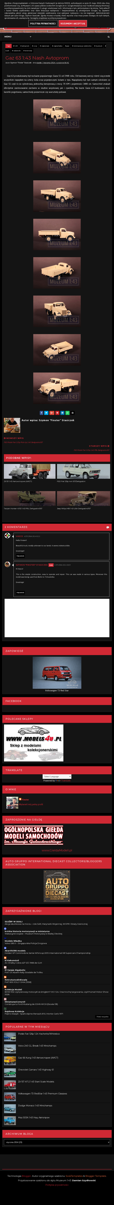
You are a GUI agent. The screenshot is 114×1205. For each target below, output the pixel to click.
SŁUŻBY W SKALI (13, 921)
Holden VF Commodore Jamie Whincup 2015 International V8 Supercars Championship (48, 953)
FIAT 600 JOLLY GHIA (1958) (18, 982)
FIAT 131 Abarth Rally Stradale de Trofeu (24, 972)
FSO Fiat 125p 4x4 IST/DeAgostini (71, 481)
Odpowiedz (20, 556)
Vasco (19, 536)
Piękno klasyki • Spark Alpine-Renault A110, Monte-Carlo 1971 (34, 1014)
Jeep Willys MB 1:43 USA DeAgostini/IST (74, 508)
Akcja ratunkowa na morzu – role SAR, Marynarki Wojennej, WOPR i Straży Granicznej (46, 924)
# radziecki (16, 50)
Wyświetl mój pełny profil (31, 804)
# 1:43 (15, 46)
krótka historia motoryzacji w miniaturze (27, 931)
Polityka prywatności (56, 1184)
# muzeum (98, 46)
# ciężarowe (44, 46)
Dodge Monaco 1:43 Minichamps (35, 1105)
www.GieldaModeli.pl (57, 850)
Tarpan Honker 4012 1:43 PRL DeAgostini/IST (23, 508)
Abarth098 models (15, 950)
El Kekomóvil (12, 960)
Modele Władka (13, 941)
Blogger (26, 1176)
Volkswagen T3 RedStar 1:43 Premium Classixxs (42, 1093)
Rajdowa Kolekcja (14, 1011)
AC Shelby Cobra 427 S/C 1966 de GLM (23, 963)
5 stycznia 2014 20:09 (62, 565)
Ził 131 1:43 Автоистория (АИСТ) (18, 481)
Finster (25, 799)
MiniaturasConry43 (15, 1002)
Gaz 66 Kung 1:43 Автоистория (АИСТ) (38, 1057)
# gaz (67, 46)
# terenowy (27, 50)
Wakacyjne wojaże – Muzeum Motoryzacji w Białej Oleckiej (33, 933)
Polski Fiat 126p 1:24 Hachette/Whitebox (39, 1033)
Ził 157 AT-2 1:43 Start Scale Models (36, 1081)
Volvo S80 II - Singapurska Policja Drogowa (26, 943)
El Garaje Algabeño (15, 970)
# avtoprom (24, 46)
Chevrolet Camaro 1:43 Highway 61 (36, 1069)
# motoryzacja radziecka (81, 46)
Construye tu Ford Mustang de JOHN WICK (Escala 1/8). (31, 1004)
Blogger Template (95, 1176)
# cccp (34, 46)
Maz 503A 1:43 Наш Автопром (33, 1117)
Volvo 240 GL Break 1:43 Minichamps (37, 1045)
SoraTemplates (74, 1176)
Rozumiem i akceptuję (73, 23)
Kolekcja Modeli (13, 989)
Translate (66, 780)
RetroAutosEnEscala (16, 980)
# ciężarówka (57, 46)
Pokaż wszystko (103, 1017)
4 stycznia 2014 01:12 (32, 536)
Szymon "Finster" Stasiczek (32, 565)
